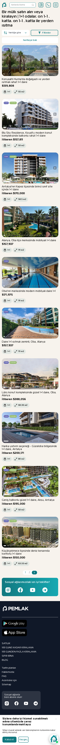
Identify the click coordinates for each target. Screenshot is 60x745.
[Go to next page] (34, 572)
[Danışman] (54, 739)
